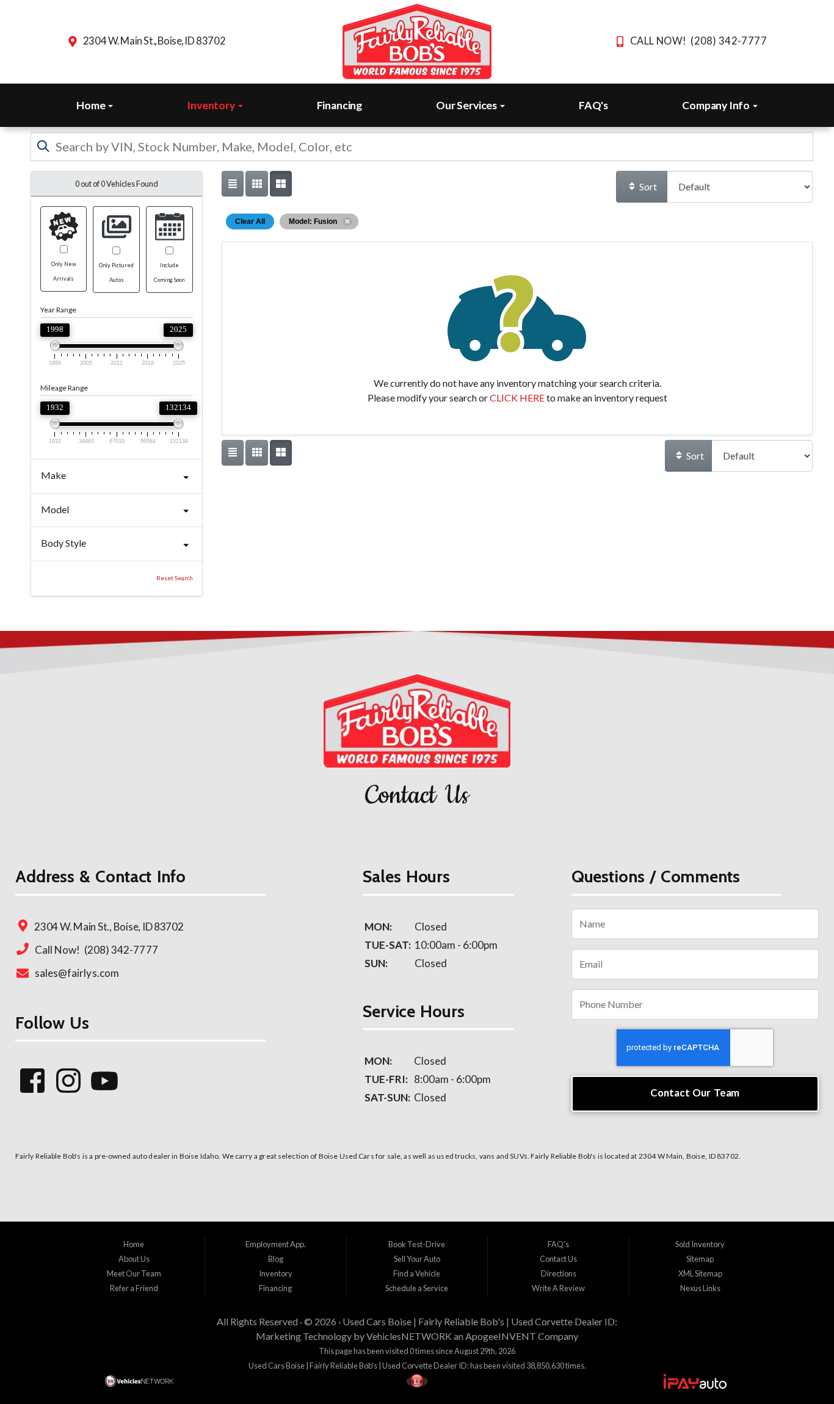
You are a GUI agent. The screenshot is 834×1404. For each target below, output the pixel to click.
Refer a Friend (134, 1288)
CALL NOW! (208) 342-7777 (698, 41)
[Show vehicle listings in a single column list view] (233, 183)
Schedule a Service (416, 1288)
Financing (339, 105)
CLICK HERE (517, 397)
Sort (647, 186)
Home (91, 105)
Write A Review (558, 1288)
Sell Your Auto (417, 1259)
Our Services (467, 105)
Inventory (211, 105)
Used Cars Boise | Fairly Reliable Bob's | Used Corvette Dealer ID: (480, 1321)
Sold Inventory (700, 1244)
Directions (558, 1273)
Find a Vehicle (416, 1273)
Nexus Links (700, 1288)
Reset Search (174, 578)
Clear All (250, 221)
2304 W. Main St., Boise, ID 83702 (154, 41)
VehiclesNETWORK (409, 1336)
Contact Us (558, 1259)
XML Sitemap (700, 1273)
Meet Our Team (134, 1273)
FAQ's (593, 105)
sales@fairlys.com (75, 973)
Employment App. (275, 1244)
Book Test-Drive (416, 1244)
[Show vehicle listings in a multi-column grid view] (281, 183)
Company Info (717, 105)
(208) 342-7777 (120, 949)
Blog (275, 1259)
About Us (134, 1259)
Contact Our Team (694, 1092)
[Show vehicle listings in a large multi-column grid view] (256, 183)
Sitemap (700, 1259)
